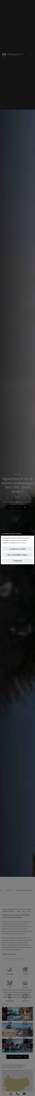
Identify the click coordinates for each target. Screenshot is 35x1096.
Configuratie (17, 561)
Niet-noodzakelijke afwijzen (17, 555)
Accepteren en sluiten (17, 549)
